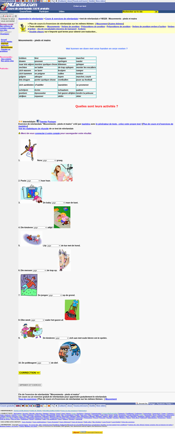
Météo (111, 416)
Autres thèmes (116, 24)
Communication (96, 413)
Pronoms (62, 417)
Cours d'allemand (65, 422)
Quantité (109, 417)
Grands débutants (132, 415)
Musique (92, 416)
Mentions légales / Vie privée (9, 426)
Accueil (3, 11)
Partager (52, 122)
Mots (78, 416)
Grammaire (122, 415)
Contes (164, 413)
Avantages (5, 34)
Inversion (15, 416)
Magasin (52, 416)
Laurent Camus (23, 424)
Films (90, 415)
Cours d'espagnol (53, 422)
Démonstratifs (51, 415)
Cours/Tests (26, 11)
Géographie (148, 415)
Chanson (87, 413)
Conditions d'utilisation (60, 424)
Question (116, 417)
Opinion (147, 416)
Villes (60, 419)
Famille (77, 415)
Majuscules (65, 416)
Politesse (23, 417)
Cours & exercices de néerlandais (61, 19)
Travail (31, 419)
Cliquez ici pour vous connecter (8, 20)
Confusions (138, 413)
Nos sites (100, 406)
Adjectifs (32, 413)
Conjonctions (147, 413)
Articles (68, 413)
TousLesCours (80, 406)
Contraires (170, 413)
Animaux (52, 413)
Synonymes (162, 417)
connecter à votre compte (47, 133)
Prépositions (88, 417)
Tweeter (43, 122)
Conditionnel (130, 413)
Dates (24, 415)
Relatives (123, 417)
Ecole (58, 415)
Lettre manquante (35, 416)
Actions (82, 29)
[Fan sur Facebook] (142, 404)
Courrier (14, 415)
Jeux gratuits (6, 59)
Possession (39, 417)
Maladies (73, 416)
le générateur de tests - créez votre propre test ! (119, 124)
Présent (95, 417)
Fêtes (106, 415)
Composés (121, 413)
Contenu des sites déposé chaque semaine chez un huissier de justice (150, 424)
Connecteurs (156, 413)
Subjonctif (143, 417)
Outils (92, 406)
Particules (167, 416)
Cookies (21, 426)
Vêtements (79, 419)
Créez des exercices (128, 422)
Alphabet (45, 413)
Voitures (65, 419)
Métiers (105, 416)
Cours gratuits (7, 406)
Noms (127, 416)
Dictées (37, 415)
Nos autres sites (7, 61)
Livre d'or (5, 45)
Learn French (106, 422)
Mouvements (53, 26)
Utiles (61, 11)
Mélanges (99, 416)
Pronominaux (54, 417)
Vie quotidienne (52, 419)
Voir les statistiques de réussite (33, 129)
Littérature (45, 416)
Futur (101, 415)
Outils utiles (87, 422)
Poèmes (46, 417)
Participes (160, 416)
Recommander (7, 47)
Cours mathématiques (39, 422)
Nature (116, 416)
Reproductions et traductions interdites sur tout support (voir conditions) (104, 424)
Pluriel (17, 417)
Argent (58, 413)
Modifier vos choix (31, 426)
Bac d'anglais (97, 422)
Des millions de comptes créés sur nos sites (7, 27)
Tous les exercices (27, 399)
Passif (2, 417)
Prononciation (71, 417)
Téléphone (38, 419)
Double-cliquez (36, 32)
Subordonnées (152, 417)
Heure (155, 415)
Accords (25, 413)
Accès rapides (6, 42)
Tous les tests (15, 419)
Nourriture (134, 416)
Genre (111, 415)
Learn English (116, 422)
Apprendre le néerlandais (30, 19)
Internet (8, 416)
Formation (96, 415)
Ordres (153, 416)
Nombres (122, 416)
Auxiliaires (80, 413)
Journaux (26, 416)
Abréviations (18, 413)
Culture (62, 406)
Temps (169, 417)
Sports (129, 417)
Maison (58, 416)
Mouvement (102, 24)
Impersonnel (170, 415)
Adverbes (39, 413)
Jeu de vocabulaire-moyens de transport (56, 29)
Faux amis (83, 415)
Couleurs (8, 415)
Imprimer (4, 43)
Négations (141, 416)
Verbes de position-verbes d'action (149, 26)
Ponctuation (30, 417)
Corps (2, 415)
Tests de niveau (5, 419)
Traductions (24, 419)
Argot (63, 413)
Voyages (71, 419)
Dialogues (31, 415)
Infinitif (3, 416)
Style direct (135, 417)
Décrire (43, 415)
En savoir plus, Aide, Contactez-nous (40, 424)
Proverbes (79, 417)
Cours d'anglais (27, 422)
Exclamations (69, 415)
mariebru (86, 124)
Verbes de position (70, 26)
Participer (44, 11)
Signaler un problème (5, 50)
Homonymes (162, 415)
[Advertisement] (7, 82)
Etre (62, 415)
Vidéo (44, 419)
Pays (11, 417)
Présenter (102, 417)
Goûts (116, 415)
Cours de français (77, 422)
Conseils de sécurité (74, 424)
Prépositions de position (93, 26)
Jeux (69, 406)
